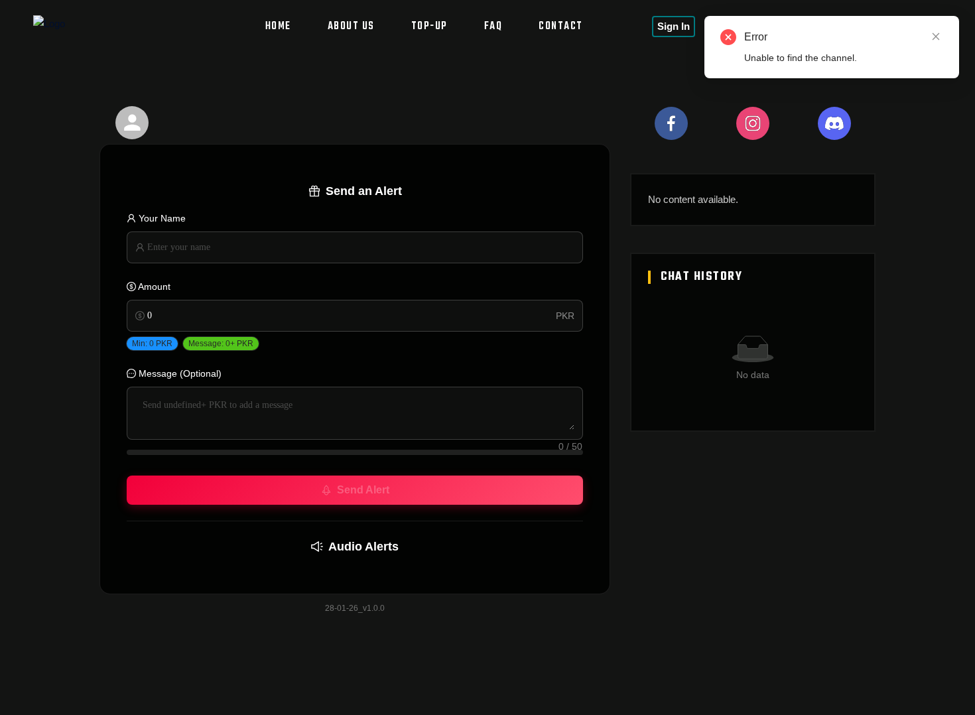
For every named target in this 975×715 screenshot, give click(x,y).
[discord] (834, 123)
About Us (351, 26)
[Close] (936, 36)
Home (278, 26)
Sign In (673, 26)
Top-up (429, 26)
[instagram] (752, 123)
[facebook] (671, 123)
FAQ (493, 26)
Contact (561, 26)
